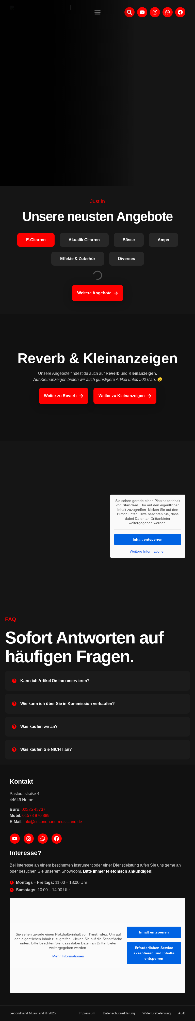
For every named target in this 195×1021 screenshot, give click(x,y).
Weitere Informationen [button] (148, 551)
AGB (181, 1013)
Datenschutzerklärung (119, 1013)
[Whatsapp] (43, 838)
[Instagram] (29, 838)
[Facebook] (57, 838)
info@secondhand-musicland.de (53, 821)
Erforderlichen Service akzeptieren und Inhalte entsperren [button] (154, 953)
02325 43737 (33, 809)
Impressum (87, 1013)
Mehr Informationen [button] (68, 956)
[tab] (36, 240)
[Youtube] (15, 838)
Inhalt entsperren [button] (147, 539)
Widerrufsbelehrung (156, 1013)
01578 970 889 (36, 815)
